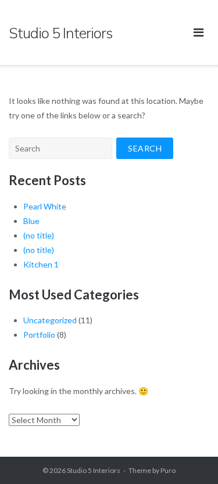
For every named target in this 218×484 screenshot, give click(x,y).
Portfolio (39, 334)
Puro (168, 470)
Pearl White (44, 206)
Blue (31, 221)
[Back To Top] (189, 456)
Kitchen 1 (41, 264)
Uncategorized (50, 320)
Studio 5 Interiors (93, 470)
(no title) (38, 235)
